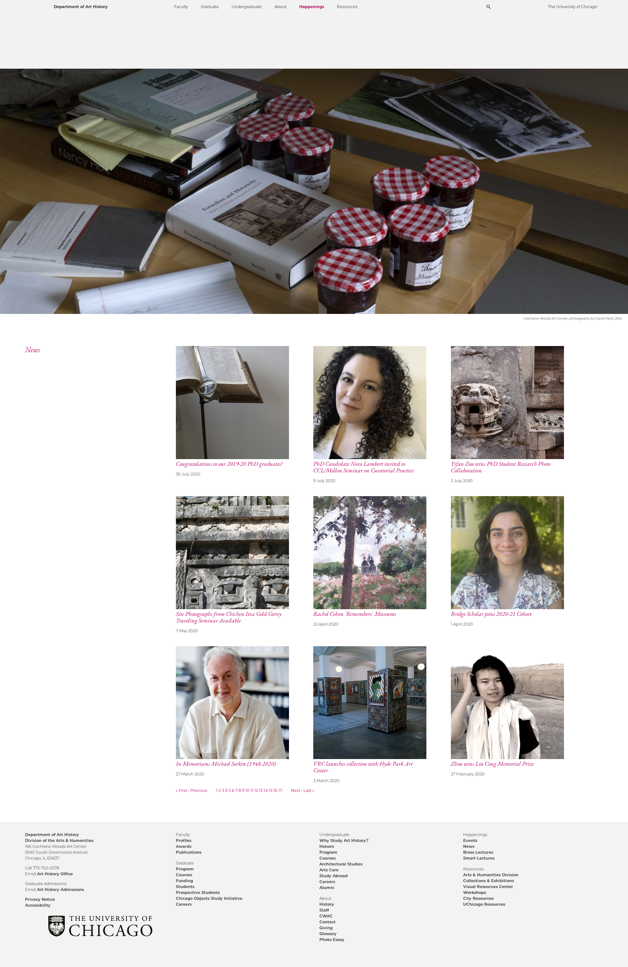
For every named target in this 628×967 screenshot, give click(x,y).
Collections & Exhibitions (488, 880)
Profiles (183, 840)
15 (271, 790)
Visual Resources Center (488, 886)
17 (280, 790)
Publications (188, 852)
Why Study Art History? (343, 840)
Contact (327, 922)
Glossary (328, 933)
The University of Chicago (572, 6)
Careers (184, 904)
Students (185, 886)
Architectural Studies (341, 864)
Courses (184, 875)
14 (266, 790)
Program (185, 869)
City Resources (478, 898)
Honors (326, 846)
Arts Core (329, 870)
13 (261, 790)
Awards (183, 846)
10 (247, 790)
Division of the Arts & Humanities (59, 840)
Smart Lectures (479, 858)
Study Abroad (333, 876)
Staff (324, 910)
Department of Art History (81, 6)
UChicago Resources (484, 904)
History (326, 904)
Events (470, 840)
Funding (184, 880)
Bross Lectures (478, 852)
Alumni (326, 887)
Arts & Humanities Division (490, 875)
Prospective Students (198, 892)
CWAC (326, 916)
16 (275, 790)
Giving (326, 928)
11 (251, 790)
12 (256, 790)
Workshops (474, 892)
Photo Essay (331, 939)
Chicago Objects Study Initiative (209, 898)
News (468, 846)
